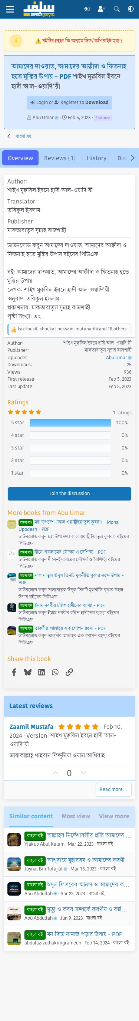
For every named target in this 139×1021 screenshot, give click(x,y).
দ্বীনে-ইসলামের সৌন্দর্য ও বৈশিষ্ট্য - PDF (63, 552)
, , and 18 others (72, 329)
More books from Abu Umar (46, 513)
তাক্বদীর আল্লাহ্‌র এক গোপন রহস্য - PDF (63, 628)
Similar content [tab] (31, 816)
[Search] (116, 9)
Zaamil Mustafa (31, 726)
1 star (17, 472)
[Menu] (10, 9)
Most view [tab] (76, 816)
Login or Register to (72, 102)
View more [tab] (114, 816)
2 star (17, 460)
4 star (17, 435)
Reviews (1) (60, 158)
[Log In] (86, 9)
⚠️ (79, 40)
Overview (20, 158)
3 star (17, 447)
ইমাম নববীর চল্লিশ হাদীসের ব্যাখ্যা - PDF (62, 605)
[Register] (101, 9)
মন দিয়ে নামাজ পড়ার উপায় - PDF (84, 934)
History (96, 158)
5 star (17, 422)
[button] (131, 9)
